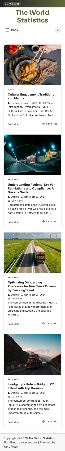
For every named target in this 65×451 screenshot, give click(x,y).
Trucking (13, 179)
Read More (13, 124)
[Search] (58, 29)
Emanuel (15, 103)
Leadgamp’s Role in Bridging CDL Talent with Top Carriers (32, 386)
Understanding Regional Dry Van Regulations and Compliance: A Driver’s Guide (31, 188)
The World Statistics (32, 16)
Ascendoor (30, 442)
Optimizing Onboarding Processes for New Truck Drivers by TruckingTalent (32, 286)
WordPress (10, 446)
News (11, 89)
